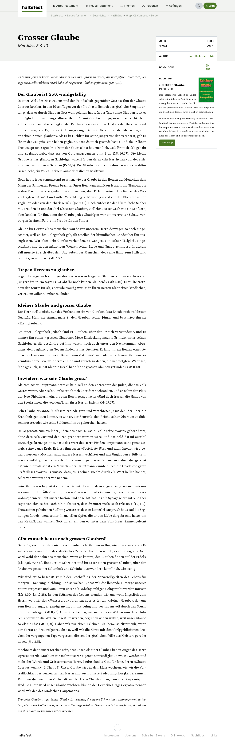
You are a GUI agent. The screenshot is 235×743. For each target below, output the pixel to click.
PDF (208, 69)
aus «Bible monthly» (201, 56)
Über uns (130, 735)
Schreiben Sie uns (153, 735)
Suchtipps (198, 735)
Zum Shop (167, 142)
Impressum (111, 735)
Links (213, 735)
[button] (199, 6)
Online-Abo (178, 735)
